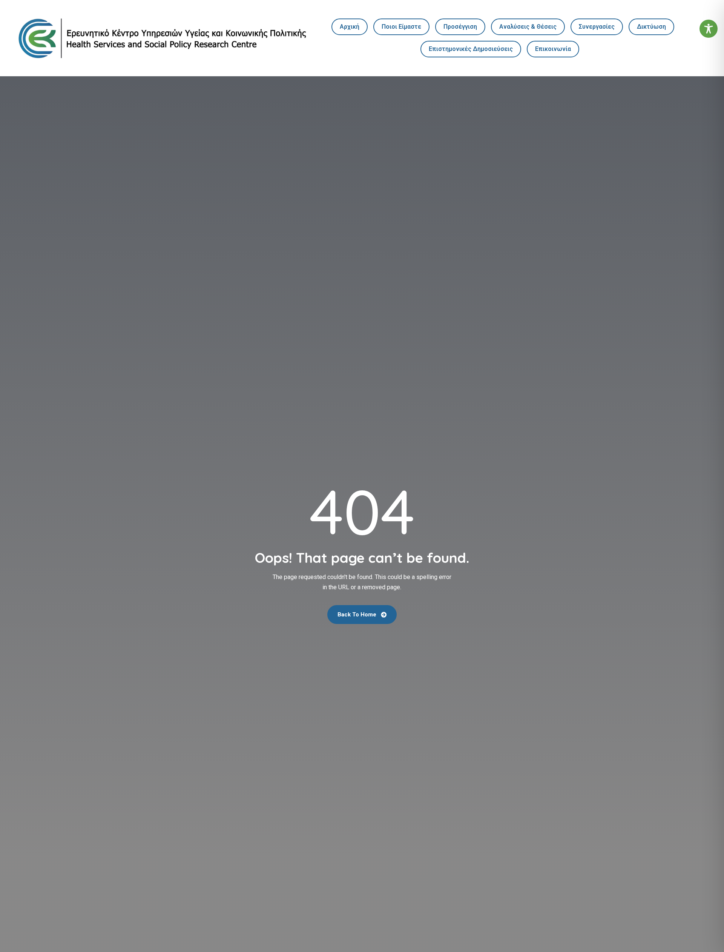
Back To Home (357, 614)
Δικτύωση (651, 26)
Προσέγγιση (460, 26)
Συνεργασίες (597, 26)
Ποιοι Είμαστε (401, 26)
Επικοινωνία (553, 48)
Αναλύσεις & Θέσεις (528, 26)
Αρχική (349, 26)
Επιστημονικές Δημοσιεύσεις (471, 48)
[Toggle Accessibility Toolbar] (708, 29)
